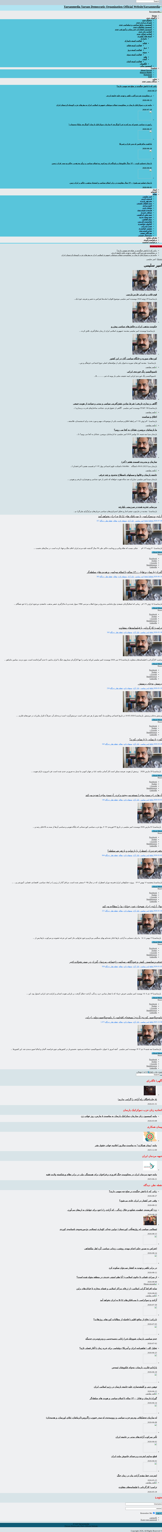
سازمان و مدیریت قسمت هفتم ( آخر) (139, 462)
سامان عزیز (147, 208)
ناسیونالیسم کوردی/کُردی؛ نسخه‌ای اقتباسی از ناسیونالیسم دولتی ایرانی (123, 1017)
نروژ (145, 48)
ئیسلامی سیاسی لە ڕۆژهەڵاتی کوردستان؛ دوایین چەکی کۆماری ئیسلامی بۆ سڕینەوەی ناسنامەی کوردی (108, 1229)
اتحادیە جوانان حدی (144, 34)
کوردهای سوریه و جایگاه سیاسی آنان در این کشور (133, 358)
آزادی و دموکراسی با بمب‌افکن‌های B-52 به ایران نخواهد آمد (130, 516)
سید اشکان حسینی (144, 203)
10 (156, 1072)
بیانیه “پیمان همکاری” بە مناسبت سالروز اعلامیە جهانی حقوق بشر (126, 1145)
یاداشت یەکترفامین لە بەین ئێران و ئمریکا (135, 144)
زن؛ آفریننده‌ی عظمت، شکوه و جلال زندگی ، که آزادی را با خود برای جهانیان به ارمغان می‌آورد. (112, 1210)
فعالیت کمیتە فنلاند (134, 45)
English (154, 68)
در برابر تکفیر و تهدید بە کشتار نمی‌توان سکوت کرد (133, 1268)
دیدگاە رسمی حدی (149, 81)
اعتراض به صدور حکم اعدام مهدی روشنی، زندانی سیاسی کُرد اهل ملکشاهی (120, 1248)
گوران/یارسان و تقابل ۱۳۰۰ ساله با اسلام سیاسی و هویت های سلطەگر (124, 572)
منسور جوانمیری (145, 229)
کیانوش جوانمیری (145, 224)
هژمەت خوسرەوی (144, 210)
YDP (150, 77)
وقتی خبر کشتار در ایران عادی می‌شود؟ (138, 1200)
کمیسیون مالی (146, 66)
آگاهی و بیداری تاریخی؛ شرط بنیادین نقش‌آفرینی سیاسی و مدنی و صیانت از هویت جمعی (115, 403)
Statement (148, 75)
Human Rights (146, 73)
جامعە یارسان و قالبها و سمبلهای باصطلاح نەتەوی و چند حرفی (128, 475)
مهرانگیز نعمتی (146, 233)
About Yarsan (146, 70)
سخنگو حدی (147, 20)
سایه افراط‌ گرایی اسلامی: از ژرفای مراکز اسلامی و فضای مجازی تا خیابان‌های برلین (116, 1288)
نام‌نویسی (153, 1518)
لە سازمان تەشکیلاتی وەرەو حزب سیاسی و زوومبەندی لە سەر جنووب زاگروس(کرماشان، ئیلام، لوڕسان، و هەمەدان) (101, 1417)
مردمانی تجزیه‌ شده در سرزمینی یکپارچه (137, 507)
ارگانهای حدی (151, 18)
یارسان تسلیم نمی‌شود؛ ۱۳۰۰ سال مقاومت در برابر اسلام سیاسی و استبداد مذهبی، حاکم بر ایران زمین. (110, 183)
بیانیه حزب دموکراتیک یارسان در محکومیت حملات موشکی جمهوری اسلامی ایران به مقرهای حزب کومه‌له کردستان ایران (104, 105)
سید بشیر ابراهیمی (144, 215)
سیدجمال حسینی (145, 235)
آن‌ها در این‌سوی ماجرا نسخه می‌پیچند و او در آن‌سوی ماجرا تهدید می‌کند (124, 795)
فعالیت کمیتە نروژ (135, 50)
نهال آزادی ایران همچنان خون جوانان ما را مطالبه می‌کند (132, 906)
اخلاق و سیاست (149, 416)
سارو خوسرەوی (145, 231)
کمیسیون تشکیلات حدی (142, 27)
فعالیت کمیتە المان (134, 61)
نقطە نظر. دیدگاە (106, 521)
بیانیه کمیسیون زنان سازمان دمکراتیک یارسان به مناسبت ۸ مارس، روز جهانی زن (119, 1116)
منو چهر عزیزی (146, 201)
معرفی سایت (151, 238)
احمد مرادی (147, 206)
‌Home (154, 16)
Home (159, 259)
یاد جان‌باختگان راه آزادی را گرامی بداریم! (137, 1099)
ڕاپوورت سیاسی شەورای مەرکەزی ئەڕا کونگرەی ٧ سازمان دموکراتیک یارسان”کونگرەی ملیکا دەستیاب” (110, 124)
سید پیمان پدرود (145, 217)
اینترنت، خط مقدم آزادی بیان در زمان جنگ (137, 1475)
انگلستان (143, 64)
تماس (154, 79)
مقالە (155, 194)
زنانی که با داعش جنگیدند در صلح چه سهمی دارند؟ (137, 86)
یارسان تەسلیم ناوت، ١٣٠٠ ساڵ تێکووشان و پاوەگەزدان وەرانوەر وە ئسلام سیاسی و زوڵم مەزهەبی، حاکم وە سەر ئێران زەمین (102, 163)
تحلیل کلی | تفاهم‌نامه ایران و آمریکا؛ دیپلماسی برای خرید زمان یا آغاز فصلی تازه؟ (118, 1348)
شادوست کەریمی (145, 222)
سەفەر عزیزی (146, 213)
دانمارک (144, 39)
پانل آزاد (131, 521)
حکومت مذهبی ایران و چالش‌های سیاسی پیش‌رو (134, 326)
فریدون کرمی (146, 199)
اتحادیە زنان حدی (145, 32)
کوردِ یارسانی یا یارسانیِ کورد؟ (145, 739)
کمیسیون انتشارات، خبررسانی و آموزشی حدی (133, 29)
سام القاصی (147, 219)
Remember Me (146, 1513)
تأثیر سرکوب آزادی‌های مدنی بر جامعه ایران (136, 1437)
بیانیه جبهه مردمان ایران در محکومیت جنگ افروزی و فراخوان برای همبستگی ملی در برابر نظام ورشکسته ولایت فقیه (101, 1174)
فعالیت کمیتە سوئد (134, 55)
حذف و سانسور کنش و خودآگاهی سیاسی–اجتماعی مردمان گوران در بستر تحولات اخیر (115, 961)
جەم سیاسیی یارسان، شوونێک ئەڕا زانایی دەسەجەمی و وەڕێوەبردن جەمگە (121, 1338)
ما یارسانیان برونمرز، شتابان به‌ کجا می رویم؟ (135, 430)
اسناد (155, 190)
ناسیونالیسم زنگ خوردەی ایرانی (142, 371)
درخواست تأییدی (150, 240)
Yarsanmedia (84, 1524)
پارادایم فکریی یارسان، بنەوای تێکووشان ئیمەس (134, 1367)
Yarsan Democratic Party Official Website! (81, 1526)
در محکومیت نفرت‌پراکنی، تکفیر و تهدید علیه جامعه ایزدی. (129, 96)
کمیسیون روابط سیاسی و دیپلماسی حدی (135, 25)
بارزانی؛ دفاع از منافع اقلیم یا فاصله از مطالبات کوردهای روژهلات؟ (125, 1319)
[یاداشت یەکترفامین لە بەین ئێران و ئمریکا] (145, 139)
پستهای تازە (122, 521)
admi (152, 632)
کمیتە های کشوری (144, 36)
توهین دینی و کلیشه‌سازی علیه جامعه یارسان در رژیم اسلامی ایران (125, 1387)
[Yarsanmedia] (155, 12)
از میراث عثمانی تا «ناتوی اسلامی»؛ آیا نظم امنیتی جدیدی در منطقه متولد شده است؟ (117, 1277)
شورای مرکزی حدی (144, 23)
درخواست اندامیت (149, 242)
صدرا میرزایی (146, 226)
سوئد (145, 52)
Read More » (157, 552)
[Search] (161, 1075)
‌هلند (145, 57)
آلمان (145, 59)
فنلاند (145, 43)
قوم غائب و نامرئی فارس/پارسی (141, 294)
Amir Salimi (149, 521)
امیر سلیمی (147, 197)
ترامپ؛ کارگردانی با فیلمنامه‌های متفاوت (140, 627)
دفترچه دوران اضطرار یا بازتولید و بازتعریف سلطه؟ (134, 850)
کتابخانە (154, 192)
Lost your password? (148, 1520)
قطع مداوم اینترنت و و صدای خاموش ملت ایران (134, 1456)
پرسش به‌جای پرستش (150, 683)
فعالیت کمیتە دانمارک (133, 41)
